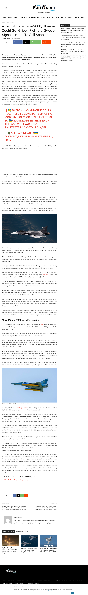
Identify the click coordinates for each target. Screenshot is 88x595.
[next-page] (6, 556)
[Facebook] (3, 8)
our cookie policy (49, 590)
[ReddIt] (26, 495)
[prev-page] (3, 556)
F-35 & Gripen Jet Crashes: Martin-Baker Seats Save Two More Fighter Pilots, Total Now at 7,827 (48, 550)
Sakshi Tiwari (6, 38)
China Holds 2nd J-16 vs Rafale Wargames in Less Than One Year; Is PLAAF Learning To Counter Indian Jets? (73, 30)
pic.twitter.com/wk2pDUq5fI (25, 127)
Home (3, 22)
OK (72, 592)
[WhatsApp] (22, 495)
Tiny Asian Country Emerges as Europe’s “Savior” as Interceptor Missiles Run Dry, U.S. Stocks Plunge (73, 37)
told (42, 324)
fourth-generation (22, 408)
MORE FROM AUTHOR (22, 531)
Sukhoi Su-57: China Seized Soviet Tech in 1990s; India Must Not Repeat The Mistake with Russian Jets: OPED (72, 58)
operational (46, 275)
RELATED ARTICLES (8, 531)
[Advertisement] (29, 49)
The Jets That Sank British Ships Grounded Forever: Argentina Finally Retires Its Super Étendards (29, 550)
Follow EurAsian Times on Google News (16, 480)
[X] (6, 8)
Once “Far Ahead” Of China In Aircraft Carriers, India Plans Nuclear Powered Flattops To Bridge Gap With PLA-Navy (46, 508)
